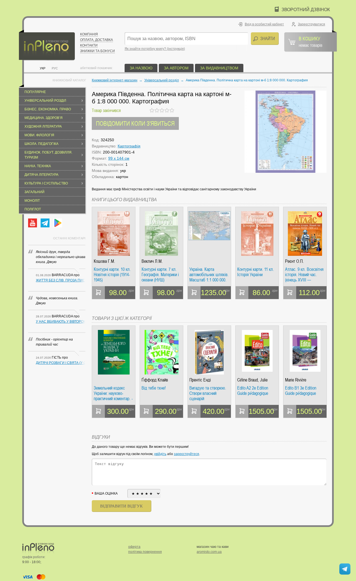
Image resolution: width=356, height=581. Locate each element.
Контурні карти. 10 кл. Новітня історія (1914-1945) (112, 275)
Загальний (34, 192)
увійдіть (160, 454)
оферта (134, 547)
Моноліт (32, 201)
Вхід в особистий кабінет (264, 24)
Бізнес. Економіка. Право (47, 109)
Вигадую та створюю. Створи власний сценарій (207, 393)
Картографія (129, 146)
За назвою (141, 68)
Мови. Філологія (39, 135)
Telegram (45, 222)
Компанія (89, 34)
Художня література (43, 126)
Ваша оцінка (106, 493)
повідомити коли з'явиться (135, 123)
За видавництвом (219, 68)
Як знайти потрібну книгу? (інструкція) (155, 49)
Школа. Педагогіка (41, 144)
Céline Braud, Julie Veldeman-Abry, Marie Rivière (255, 380)
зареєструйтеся (186, 454)
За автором (176, 68)
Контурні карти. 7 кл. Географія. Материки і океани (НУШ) (160, 275)
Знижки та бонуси (97, 51)
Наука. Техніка (37, 166)
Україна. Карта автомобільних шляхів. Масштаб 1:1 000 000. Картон (209, 275)
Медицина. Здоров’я (43, 118)
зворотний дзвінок (305, 9)
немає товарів (310, 41)
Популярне (35, 92)
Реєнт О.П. (294, 261)
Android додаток (57, 222)
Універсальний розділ (45, 101)
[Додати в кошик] (98, 292)
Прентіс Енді (200, 380)
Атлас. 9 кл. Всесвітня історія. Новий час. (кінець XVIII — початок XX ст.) (304, 275)
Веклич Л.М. (152, 261)
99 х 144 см (118, 158)
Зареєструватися (311, 24)
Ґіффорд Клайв (155, 380)
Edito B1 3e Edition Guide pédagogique (300, 390)
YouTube (32, 222)
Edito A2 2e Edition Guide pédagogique (252, 390)
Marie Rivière (295, 380)
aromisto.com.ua (209, 552)
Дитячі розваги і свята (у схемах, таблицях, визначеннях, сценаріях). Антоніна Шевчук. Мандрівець (60, 363)
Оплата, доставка (96, 40)
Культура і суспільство (46, 183)
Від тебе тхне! (154, 388)
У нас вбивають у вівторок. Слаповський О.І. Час (60, 322)
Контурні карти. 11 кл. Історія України (255, 272)
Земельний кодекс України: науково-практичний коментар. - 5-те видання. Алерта (113, 393)
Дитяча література (41, 175)
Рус (55, 68)
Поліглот (32, 209)
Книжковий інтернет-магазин (114, 80)
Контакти (89, 45)
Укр (42, 68)
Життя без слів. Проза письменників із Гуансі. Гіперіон (60, 280)
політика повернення (145, 552)
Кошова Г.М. (104, 261)
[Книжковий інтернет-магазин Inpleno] (47, 45)
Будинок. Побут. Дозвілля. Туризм (48, 154)
